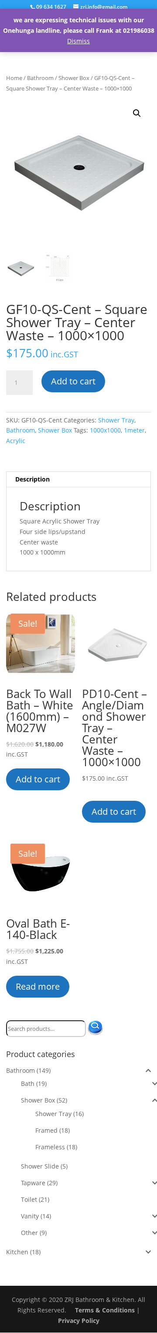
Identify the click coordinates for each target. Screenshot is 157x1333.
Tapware (33, 1183)
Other (29, 1232)
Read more (38, 986)
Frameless (50, 1147)
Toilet (29, 1199)
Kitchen (17, 1252)
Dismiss (78, 41)
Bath (27, 1083)
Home (14, 78)
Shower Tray (116, 420)
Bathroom (40, 78)
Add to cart (73, 381)
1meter (134, 430)
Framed (46, 1130)
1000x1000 (105, 430)
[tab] (78, 479)
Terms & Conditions (105, 1310)
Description (32, 479)
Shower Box (73, 78)
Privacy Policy (78, 1320)
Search (99, 1029)
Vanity (30, 1216)
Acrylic (15, 440)
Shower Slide (40, 1166)
